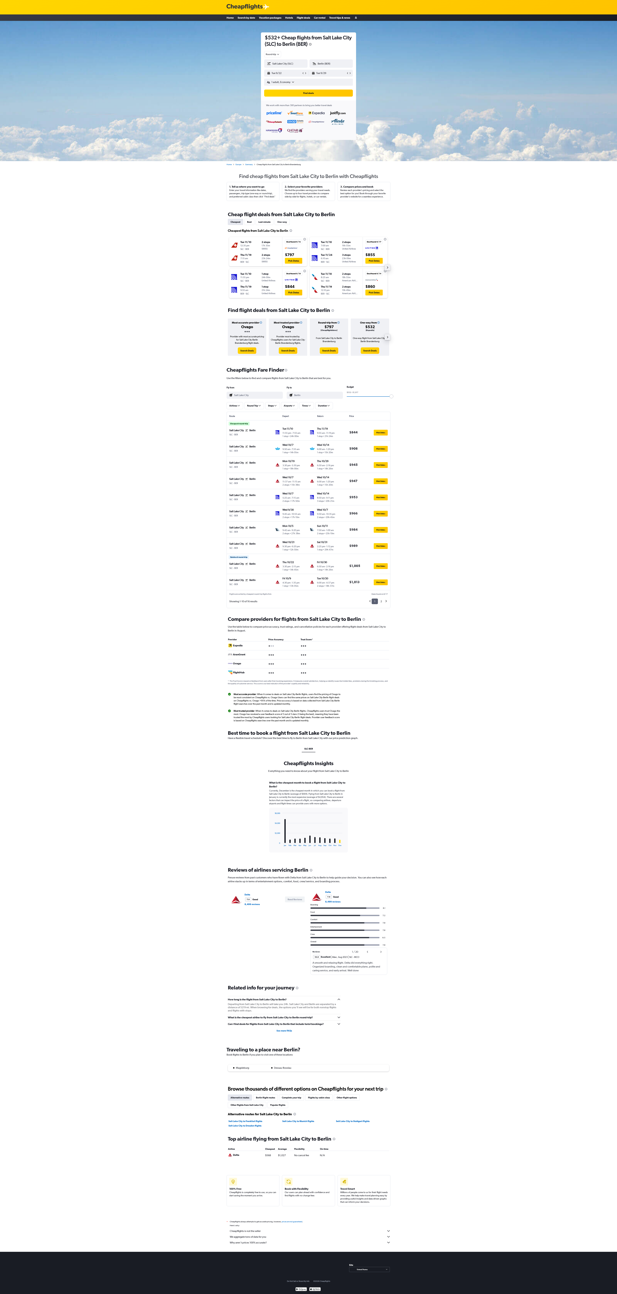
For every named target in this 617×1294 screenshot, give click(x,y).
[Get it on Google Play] (301, 1289)
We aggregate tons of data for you (248, 1236)
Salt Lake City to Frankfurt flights (245, 1121)
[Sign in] (356, 17)
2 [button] (381, 601)
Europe (238, 164)
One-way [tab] (282, 222)
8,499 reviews (252, 904)
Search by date (246, 17)
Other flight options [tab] (347, 1097)
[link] (247, 350)
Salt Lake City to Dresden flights (244, 1125)
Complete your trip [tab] (291, 1097)
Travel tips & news (339, 17)
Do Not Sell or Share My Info (298, 1281)
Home (230, 17)
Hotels (289, 17)
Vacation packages (270, 17)
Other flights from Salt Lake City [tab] (247, 1105)
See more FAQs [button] (284, 1030)
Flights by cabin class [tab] (319, 1097)
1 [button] (374, 601)
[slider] (391, 396)
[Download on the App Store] (315, 1289)
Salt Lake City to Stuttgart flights (353, 1121)
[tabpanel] (308, 820)
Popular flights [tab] (277, 1105)
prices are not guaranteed (292, 1222)
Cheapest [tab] (235, 222)
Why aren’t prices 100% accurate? (248, 1242)
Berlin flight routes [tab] (265, 1097)
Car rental (319, 17)
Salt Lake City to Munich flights (298, 1121)
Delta (247, 894)
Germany (249, 164)
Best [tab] (249, 222)
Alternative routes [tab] (240, 1097)
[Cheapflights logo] (245, 7)
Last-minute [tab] (264, 222)
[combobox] (272, 54)
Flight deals (303, 17)
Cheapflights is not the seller (245, 1231)
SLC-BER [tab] (308, 748)
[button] (310, 45)
